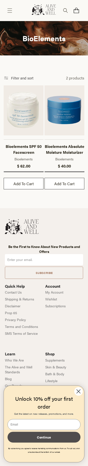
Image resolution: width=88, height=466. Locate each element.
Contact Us (13, 292)
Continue (44, 437)
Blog (8, 378)
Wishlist (51, 299)
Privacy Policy (15, 319)
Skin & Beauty (55, 366)
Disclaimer (13, 305)
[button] (9, 10)
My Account (54, 292)
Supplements (55, 360)
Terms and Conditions (21, 326)
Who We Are (14, 360)
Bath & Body (54, 373)
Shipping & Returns (19, 299)
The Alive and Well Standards (18, 369)
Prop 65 (11, 312)
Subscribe (44, 273)
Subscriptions (55, 305)
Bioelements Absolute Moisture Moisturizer (64, 149)
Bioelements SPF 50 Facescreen (24, 149)
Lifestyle (51, 380)
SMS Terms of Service (21, 333)
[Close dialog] (78, 391)
